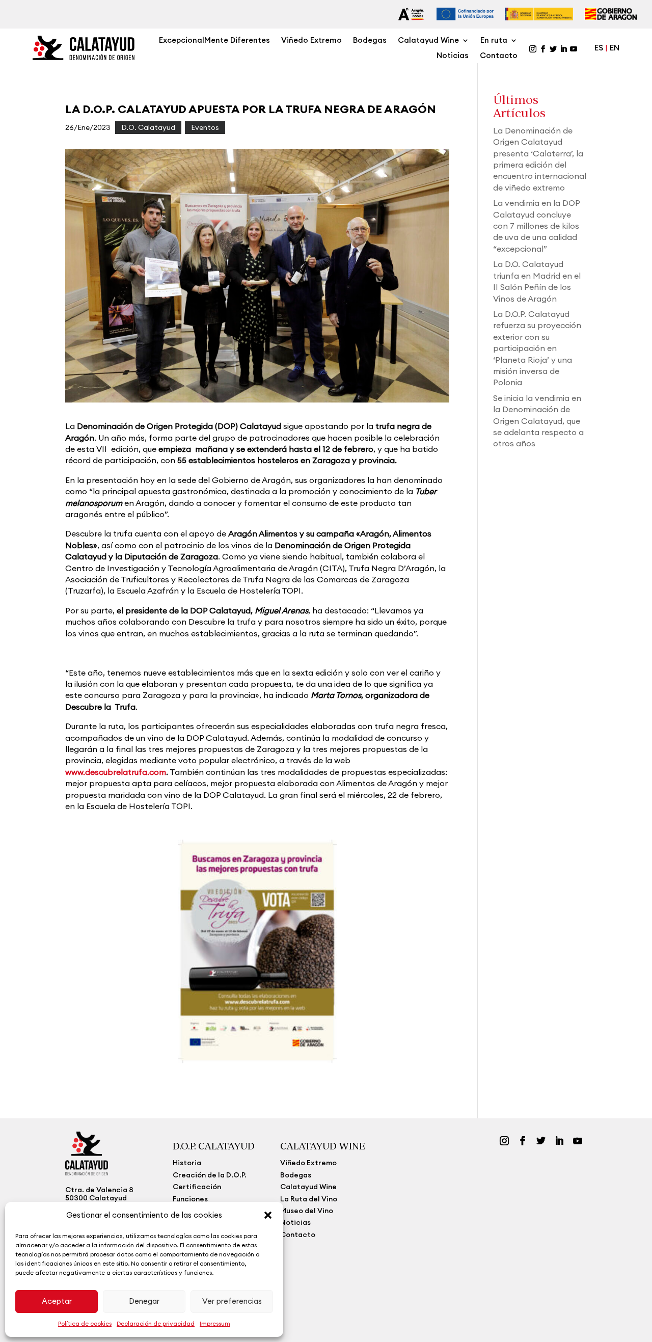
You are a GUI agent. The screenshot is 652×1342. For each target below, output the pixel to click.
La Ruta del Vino (308, 1198)
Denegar (144, 1301)
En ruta (493, 41)
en (614, 47)
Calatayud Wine (428, 41)
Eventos (205, 127)
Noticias (453, 56)
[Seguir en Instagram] (533, 49)
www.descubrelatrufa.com (115, 772)
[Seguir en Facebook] (543, 49)
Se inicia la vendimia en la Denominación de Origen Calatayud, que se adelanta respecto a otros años (538, 421)
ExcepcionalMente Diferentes (214, 41)
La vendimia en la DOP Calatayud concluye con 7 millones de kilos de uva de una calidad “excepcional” (536, 226)
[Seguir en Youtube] (573, 49)
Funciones (190, 1198)
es (599, 47)
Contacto (499, 56)
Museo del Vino (306, 1210)
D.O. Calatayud (148, 127)
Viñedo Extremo (311, 41)
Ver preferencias (232, 1301)
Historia (187, 1162)
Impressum (215, 1323)
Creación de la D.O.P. (210, 1174)
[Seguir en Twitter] (553, 49)
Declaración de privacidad (156, 1323)
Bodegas (370, 41)
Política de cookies (85, 1323)
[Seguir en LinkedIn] (563, 49)
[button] (268, 1215)
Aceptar (57, 1301)
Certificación (197, 1186)
